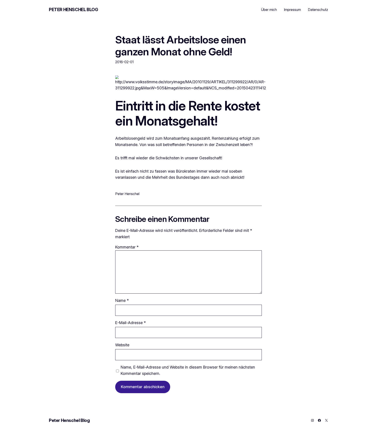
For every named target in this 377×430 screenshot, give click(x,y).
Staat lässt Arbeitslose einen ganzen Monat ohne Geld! (180, 46)
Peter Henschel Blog (73, 9)
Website (122, 345)
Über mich (269, 9)
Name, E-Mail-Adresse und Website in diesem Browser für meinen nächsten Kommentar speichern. (188, 370)
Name (122, 300)
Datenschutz (318, 9)
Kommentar (127, 247)
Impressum (292, 9)
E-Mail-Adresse (130, 322)
